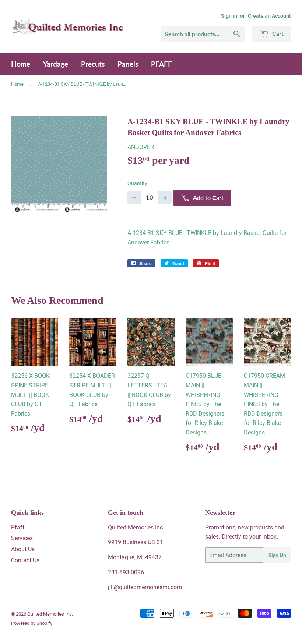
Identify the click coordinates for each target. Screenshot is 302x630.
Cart (277, 33)
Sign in (229, 16)
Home (20, 64)
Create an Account (269, 16)
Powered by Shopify (31, 623)
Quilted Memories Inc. (50, 614)
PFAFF (161, 64)
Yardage (55, 64)
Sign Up (277, 555)
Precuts (93, 64)
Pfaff (18, 527)
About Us (23, 549)
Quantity (137, 183)
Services (22, 538)
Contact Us (25, 560)
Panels (127, 64)
